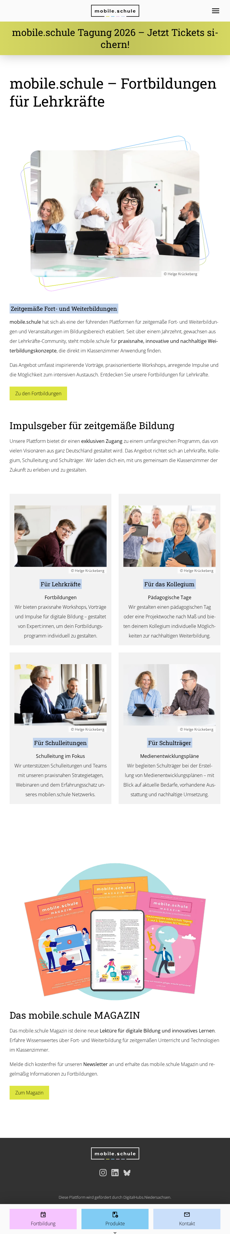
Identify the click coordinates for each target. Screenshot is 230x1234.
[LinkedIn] (115, 1172)
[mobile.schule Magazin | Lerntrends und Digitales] (115, 931)
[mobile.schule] (115, 11)
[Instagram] (103, 1172)
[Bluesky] (127, 1172)
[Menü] (220, 11)
